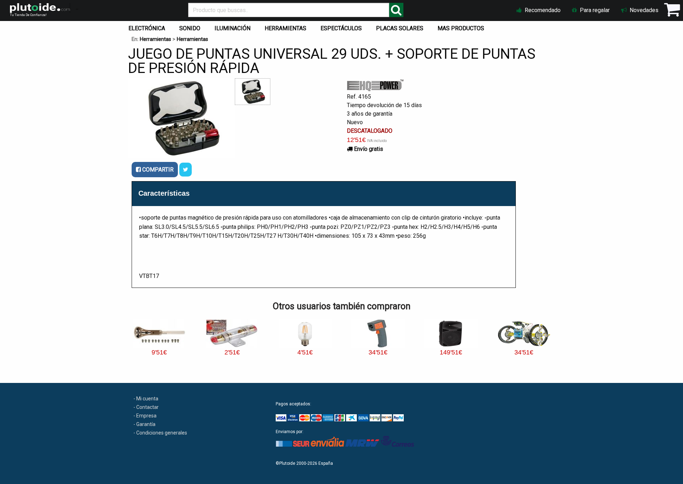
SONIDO (189, 28)
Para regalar (594, 10)
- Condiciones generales (160, 433)
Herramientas (155, 39)
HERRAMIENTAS (285, 28)
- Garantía (144, 424)
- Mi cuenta (145, 398)
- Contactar (146, 407)
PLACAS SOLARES (399, 28)
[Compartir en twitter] (185, 170)
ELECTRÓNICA (146, 28)
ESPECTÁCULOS (341, 28)
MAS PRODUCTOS (461, 28)
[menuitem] (148, 26)
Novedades (643, 10)
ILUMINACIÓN (232, 28)
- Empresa (145, 416)
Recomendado (542, 10)
